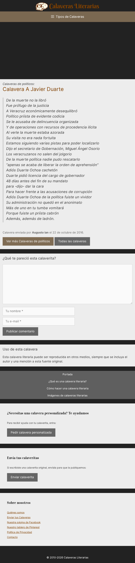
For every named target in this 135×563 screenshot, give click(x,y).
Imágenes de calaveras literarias (67, 395)
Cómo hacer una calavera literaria (67, 388)
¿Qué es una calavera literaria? (68, 381)
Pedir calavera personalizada (31, 432)
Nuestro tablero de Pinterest (23, 527)
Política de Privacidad (19, 532)
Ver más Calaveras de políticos (28, 241)
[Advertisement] (67, 48)
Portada (67, 374)
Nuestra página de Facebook (24, 522)
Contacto (12, 537)
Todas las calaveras (72, 241)
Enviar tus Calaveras (18, 517)
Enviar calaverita (22, 477)
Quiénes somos (15, 512)
